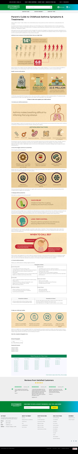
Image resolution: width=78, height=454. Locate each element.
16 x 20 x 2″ (47, 360)
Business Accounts (72, 417)
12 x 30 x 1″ (16, 365)
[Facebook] (71, 441)
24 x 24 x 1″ (37, 366)
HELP (61, 2)
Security (59, 448)
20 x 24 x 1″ (37, 363)
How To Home (24, 427)
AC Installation (55, 419)
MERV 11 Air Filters (40, 425)
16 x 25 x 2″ (47, 361)
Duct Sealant (55, 430)
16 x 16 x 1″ (26, 360)
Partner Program (72, 419)
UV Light (54, 432)
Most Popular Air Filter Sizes (39, 356)
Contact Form (24, 421)
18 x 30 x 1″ (26, 369)
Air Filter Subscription (41, 419)
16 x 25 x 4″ (57, 360)
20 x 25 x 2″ (47, 365)
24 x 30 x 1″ (37, 367)
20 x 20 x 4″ (57, 361)
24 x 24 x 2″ (47, 366)
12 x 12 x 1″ (16, 361)
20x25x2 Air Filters (14, 350)
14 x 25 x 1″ (16, 370)
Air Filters (39, 417)
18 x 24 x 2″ (47, 363)
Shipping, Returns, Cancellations (27, 419)
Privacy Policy (49, 448)
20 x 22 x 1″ (37, 361)
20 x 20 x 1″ (37, 360)
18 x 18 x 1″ (26, 365)
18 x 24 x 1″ (26, 367)
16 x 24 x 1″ (26, 363)
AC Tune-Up (55, 423)
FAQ (22, 423)
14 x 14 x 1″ (16, 366)
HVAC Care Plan (56, 425)
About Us (23, 417)
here (27, 334)
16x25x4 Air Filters (14, 351)
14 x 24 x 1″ (16, 369)
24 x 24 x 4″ (57, 364)
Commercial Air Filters (41, 421)
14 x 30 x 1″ (16, 371)
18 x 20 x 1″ (26, 366)
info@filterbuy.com (9, 424)
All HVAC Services (56, 417)
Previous (12, 389)
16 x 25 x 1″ (26, 364)
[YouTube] (76, 441)
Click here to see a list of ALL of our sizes (56, 375)
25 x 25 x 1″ (37, 369)
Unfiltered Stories (24, 425)
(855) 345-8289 (12, 2)
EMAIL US (19, 2)
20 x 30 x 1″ (37, 365)
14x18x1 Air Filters (14, 348)
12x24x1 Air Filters (14, 347)
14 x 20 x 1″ (16, 367)
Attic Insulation (55, 436)
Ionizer (54, 434)
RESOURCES (66, 2)
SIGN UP (54, 407)
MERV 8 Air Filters (40, 423)
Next (66, 389)
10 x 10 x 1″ (16, 360)
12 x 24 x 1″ (16, 364)
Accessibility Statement (65, 448)
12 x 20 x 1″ (16, 363)
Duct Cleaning (55, 427)
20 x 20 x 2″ (47, 364)
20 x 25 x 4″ (57, 363)
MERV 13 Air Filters (41, 427)
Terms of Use (54, 448)
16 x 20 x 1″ (26, 361)
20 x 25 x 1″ (37, 364)
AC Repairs (55, 421)
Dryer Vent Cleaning (56, 438)
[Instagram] (74, 441)
